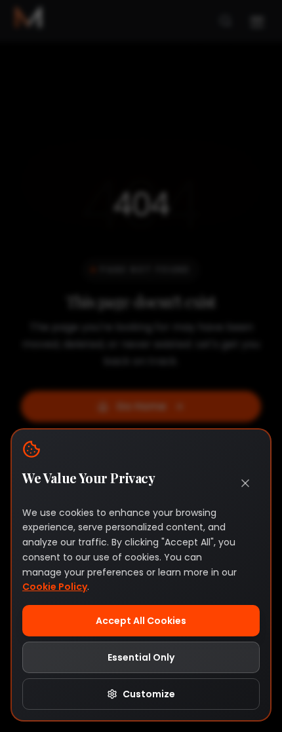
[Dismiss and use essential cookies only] (245, 483)
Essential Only (141, 657)
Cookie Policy (54, 586)
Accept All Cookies (141, 620)
